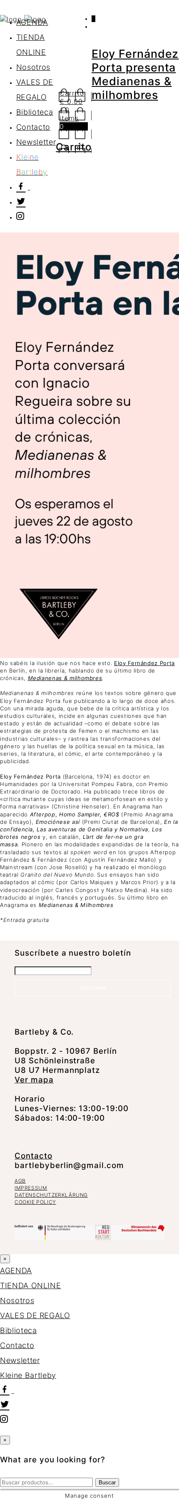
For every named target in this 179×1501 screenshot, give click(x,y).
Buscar (107, 1482)
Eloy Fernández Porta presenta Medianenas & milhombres (135, 74)
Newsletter (36, 142)
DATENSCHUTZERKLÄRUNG (51, 1195)
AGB (20, 1181)
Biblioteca (34, 112)
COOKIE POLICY (35, 1202)
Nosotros (33, 67)
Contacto (33, 127)
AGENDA (32, 22)
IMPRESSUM (31, 1188)
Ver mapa (34, 1079)
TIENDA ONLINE (30, 1285)
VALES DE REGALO (35, 1315)
